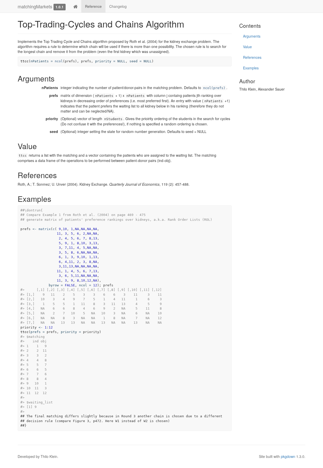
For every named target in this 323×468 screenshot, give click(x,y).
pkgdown (288, 456)
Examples (251, 67)
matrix (45, 229)
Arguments (251, 36)
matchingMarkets (35, 6)
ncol (59, 61)
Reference (93, 6)
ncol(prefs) (214, 88)
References (252, 57)
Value (247, 46)
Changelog (118, 6)
